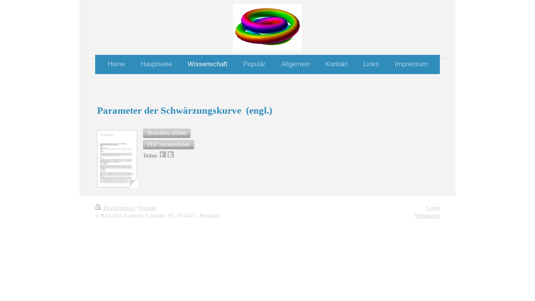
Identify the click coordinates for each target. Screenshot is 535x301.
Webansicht (427, 216)
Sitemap (147, 208)
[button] (167, 133)
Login (433, 208)
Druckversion (118, 208)
